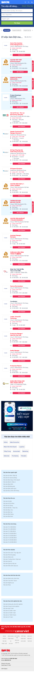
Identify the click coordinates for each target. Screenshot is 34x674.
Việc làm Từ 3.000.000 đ (9, 527)
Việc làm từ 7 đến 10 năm (9, 615)
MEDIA (4, 636)
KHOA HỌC (23, 638)
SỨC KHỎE (23, 641)
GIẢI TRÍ (17, 642)
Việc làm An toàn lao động (10, 477)
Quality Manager (14, 350)
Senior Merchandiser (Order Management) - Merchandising (16, 43)
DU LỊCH (11, 643)
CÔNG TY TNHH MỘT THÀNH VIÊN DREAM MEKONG (18, 272)
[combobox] (17, 10)
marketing (25, 451)
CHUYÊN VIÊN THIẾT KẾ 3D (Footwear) (16, 60)
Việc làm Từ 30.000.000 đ (10, 540)
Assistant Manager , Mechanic (16, 236)
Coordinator (13, 301)
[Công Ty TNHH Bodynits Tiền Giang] (6, 45)
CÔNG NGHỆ (11, 638)
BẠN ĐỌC (29, 638)
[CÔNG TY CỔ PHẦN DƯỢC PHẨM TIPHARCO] (6, 383)
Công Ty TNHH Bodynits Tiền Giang (19, 46)
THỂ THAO (23, 636)
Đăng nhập (30, 6)
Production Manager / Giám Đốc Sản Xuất (16, 334)
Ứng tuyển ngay (21, 55)
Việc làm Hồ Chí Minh (8, 503)
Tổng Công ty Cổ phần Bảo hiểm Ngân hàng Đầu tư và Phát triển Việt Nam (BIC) (20, 116)
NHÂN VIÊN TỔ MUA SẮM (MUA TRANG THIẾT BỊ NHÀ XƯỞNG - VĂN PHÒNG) (17, 381)
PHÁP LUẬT (4, 643)
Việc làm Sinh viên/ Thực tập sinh (12, 552)
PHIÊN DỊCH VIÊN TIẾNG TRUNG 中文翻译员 (17, 253)
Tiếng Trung (7, 451)
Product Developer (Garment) (15, 96)
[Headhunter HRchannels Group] (6, 134)
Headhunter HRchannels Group (18, 135)
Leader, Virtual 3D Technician (15, 317)
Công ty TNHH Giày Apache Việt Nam (18, 63)
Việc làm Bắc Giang (8, 514)
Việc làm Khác (7, 585)
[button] (28, 2)
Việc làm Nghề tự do (8, 582)
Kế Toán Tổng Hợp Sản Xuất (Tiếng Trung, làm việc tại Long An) (16, 150)
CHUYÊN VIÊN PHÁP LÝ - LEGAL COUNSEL (17, 184)
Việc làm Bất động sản (9, 486)
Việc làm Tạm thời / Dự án (10, 580)
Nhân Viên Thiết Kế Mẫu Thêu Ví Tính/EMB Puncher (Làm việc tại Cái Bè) (17, 269)
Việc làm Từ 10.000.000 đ (9, 533)
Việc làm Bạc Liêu (8, 510)
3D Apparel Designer (16, 168)
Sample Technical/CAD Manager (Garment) (17, 132)
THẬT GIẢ (29, 641)
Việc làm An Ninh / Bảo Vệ (10, 475)
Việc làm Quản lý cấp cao (9, 563)
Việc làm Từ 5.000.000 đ (9, 529)
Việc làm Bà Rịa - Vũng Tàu (10, 507)
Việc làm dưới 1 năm (8, 608)
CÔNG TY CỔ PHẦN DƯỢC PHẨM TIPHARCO (18, 384)
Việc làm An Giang (8, 505)
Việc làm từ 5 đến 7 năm (9, 612)
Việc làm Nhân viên (8, 557)
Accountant (16, 451)
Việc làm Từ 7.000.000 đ (9, 531)
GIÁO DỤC (29, 636)
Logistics (21, 446)
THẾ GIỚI (4, 641)
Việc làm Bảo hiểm (8, 484)
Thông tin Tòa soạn (5, 663)
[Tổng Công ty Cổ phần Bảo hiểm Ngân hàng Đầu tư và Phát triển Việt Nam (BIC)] (6, 115)
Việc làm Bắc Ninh (8, 516)
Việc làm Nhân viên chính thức (11, 578)
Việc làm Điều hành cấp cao (10, 565)
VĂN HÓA (17, 640)
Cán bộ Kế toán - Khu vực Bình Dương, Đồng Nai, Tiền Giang (17, 113)
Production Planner (16, 365)
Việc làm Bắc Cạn (7, 512)
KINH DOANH (11, 636)
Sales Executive (14, 442)
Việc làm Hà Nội (7, 501)
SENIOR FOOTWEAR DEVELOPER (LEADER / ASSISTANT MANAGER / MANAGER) (16, 78)
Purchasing (15, 456)
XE (10, 641)
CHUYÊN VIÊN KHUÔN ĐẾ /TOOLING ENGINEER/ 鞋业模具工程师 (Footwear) (17, 219)
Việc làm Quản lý (7, 561)
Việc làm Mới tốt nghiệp (9, 555)
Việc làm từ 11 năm (8, 617)
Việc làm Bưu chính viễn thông (11, 490)
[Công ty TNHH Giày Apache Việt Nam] (6, 62)
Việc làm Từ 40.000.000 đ (10, 542)
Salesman (6, 456)
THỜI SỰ (4, 638)
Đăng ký (24, 6)
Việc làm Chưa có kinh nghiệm (11, 606)
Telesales (23, 456)
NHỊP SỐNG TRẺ (17, 636)
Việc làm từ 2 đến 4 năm (9, 610)
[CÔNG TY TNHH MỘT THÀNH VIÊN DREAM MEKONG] (6, 271)
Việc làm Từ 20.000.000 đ (10, 537)
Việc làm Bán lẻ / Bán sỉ (9, 482)
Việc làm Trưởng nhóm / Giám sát (12, 559)
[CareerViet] (22, 630)
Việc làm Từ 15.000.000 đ (9, 535)
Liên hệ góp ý (4, 668)
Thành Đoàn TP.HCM (6, 665)
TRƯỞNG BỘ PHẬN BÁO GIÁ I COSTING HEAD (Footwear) (15, 201)
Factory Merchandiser (16, 286)
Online (6, 442)
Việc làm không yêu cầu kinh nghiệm (13, 604)
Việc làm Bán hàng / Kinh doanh (11, 480)
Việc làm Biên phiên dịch (9, 488)
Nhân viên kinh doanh (10, 446)
